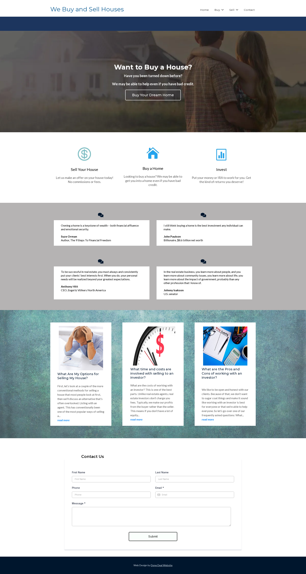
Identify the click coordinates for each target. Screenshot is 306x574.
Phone (76, 487)
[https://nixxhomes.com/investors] (221, 154)
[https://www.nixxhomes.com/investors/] (153, 153)
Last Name (162, 472)
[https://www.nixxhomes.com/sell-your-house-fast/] (84, 154)
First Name (78, 472)
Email (159, 487)
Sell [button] (232, 10)
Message (79, 503)
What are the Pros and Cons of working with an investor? (222, 373)
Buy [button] (217, 10)
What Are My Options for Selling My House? (78, 376)
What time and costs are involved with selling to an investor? (152, 373)
